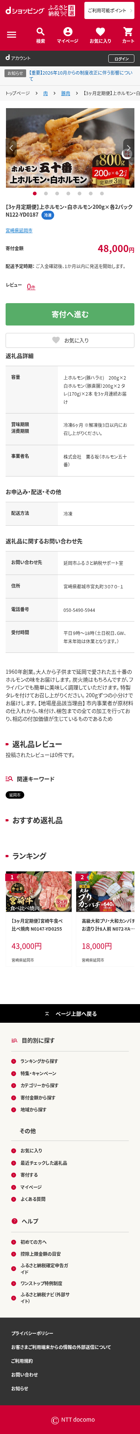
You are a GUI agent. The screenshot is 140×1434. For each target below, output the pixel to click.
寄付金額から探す (38, 1097)
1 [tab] (36, 193)
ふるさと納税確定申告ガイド (44, 1268)
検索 (40, 40)
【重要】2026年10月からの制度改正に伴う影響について (80, 75)
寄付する (29, 1175)
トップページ (18, 93)
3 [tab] (58, 193)
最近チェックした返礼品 (44, 1163)
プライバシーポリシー (32, 1333)
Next (128, 148)
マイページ (67, 40)
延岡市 (15, 795)
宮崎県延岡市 (19, 230)
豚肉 (65, 93)
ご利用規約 (22, 1361)
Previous (11, 148)
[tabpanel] (70, 148)
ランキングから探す (39, 1061)
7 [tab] (103, 193)
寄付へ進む (70, 314)
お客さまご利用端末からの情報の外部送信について (61, 1347)
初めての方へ (34, 1242)
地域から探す (34, 1109)
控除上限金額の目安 (41, 1254)
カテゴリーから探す (40, 1085)
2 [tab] (47, 193)
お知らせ (19, 1388)
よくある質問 (33, 1199)
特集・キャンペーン (38, 1073)
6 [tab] (92, 193)
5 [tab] (80, 193)
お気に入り (100, 40)
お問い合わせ (24, 1374)
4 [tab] (69, 193)
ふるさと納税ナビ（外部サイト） (45, 1297)
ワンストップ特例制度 (41, 1283)
